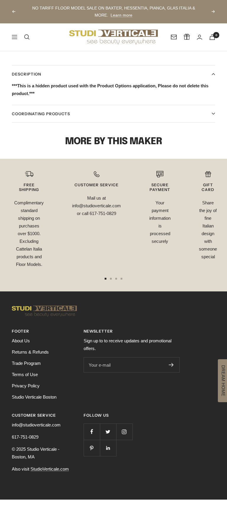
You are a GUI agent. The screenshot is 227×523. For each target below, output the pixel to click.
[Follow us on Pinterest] (92, 448)
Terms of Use (25, 374)
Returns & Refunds (30, 351)
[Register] (171, 365)
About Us (21, 340)
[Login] (199, 37)
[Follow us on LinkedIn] (108, 448)
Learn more (121, 15)
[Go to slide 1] (105, 279)
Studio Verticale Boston (34, 397)
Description (26, 74)
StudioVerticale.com (49, 468)
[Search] (27, 37)
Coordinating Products (41, 113)
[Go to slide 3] (116, 279)
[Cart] (212, 37)
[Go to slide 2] (111, 279)
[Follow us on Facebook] (92, 431)
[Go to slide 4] (121, 279)
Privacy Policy (26, 385)
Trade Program (26, 363)
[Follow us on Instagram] (124, 431)
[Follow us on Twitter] (108, 431)
